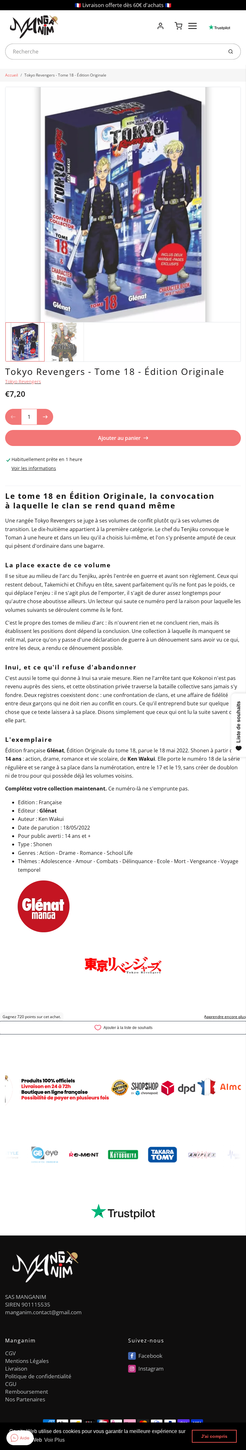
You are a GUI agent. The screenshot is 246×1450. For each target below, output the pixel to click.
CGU (10, 1384)
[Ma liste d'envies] (169, 22)
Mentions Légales (27, 1361)
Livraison (16, 1368)
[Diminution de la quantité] (13, 417)
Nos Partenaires (25, 1399)
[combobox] (113, 52)
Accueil (11, 75)
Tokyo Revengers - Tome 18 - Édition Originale (65, 75)
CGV (10, 1353)
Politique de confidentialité (38, 1376)
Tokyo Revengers (23, 381)
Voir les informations (34, 468)
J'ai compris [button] (214, 1436)
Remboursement (26, 1391)
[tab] (9, 481)
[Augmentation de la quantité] (45, 417)
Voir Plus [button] (54, 1440)
